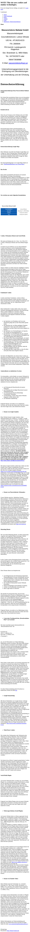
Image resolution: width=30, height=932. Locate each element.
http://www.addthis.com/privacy (19, 862)
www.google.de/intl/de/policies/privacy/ (18, 924)
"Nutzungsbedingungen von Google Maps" (14, 164)
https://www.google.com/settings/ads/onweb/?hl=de (13, 471)
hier (16, 690)
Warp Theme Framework (13, 930)
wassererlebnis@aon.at (18, 63)
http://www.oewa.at (21, 524)
